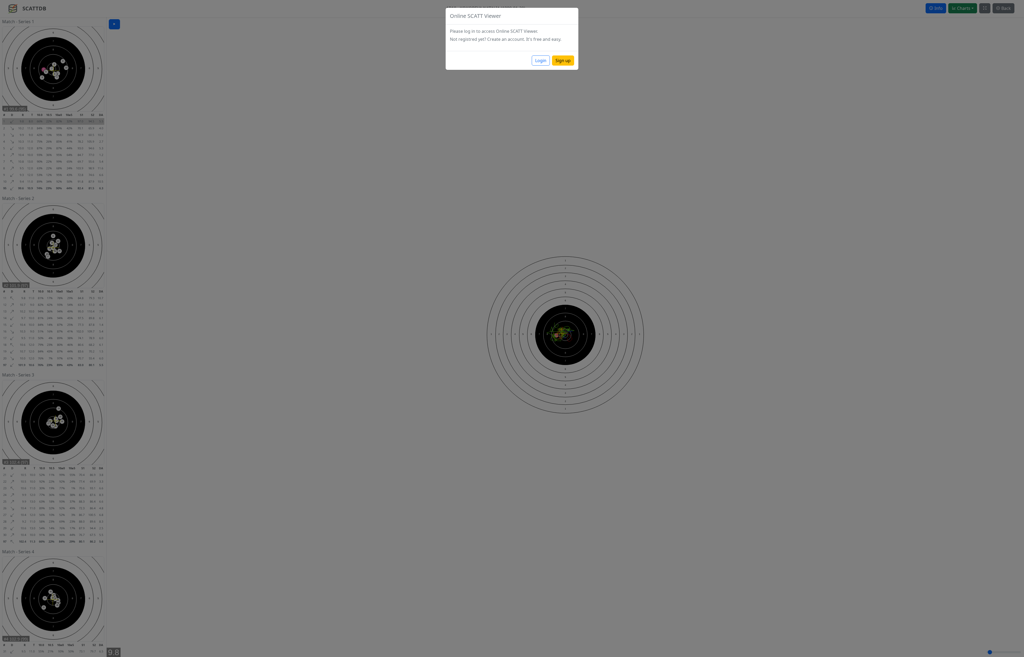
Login (540, 60)
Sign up (563, 60)
